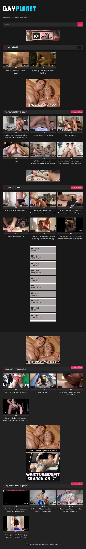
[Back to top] (79, 542)
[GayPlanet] (43, 9)
